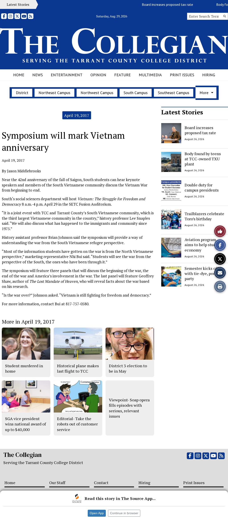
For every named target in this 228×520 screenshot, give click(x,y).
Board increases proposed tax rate (161, 4)
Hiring (208, 74)
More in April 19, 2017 (28, 321)
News (37, 74)
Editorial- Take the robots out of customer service (77, 424)
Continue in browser (124, 513)
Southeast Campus (173, 92)
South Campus (136, 92)
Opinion (98, 74)
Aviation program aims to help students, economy (205, 245)
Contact (101, 482)
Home (18, 74)
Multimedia (150, 74)
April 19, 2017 (76, 115)
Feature (122, 74)
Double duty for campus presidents (202, 187)
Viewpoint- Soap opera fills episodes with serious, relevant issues (129, 408)
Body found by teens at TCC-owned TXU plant (203, 159)
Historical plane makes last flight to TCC (78, 368)
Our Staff (57, 482)
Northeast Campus (54, 92)
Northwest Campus (97, 92)
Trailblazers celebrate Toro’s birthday (204, 216)
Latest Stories (182, 112)
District (22, 92)
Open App (97, 513)
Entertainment (66, 74)
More (204, 92)
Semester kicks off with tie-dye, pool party (201, 273)
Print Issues (182, 74)
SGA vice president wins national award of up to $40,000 (25, 424)
